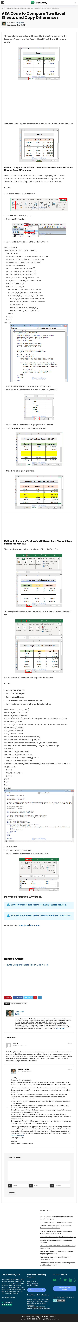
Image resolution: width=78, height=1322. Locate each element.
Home (3, 8)
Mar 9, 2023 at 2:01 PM (24, 1071)
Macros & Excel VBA (13, 8)
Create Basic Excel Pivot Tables (38, 1299)
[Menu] (2, 2)
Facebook (60, 1281)
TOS (72, 1297)
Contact (56, 1297)
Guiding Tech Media (40, 1317)
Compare (35, 925)
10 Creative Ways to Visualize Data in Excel (56, 1222)
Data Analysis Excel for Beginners (38, 1309)
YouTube (54, 1281)
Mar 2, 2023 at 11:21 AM (20, 1045)
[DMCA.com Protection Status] (59, 1300)
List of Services (32, 1283)
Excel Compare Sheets (19, 1004)
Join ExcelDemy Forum (65, 1289)
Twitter (65, 1281)
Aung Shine (20, 23)
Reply (70, 1043)
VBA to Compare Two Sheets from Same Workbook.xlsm (39, 904)
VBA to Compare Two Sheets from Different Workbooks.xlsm (41, 915)
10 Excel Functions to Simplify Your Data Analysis (58, 1237)
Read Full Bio (60, 1029)
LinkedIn (70, 1281)
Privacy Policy (65, 1297)
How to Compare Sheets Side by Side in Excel (27, 965)
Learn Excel (23, 925)
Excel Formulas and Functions (37, 1301)
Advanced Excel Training (36, 1307)
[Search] (74, 2)
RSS (75, 1281)
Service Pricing (32, 1285)
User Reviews (31, 1281)
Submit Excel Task (36, 1290)
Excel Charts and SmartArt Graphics (36, 1304)
